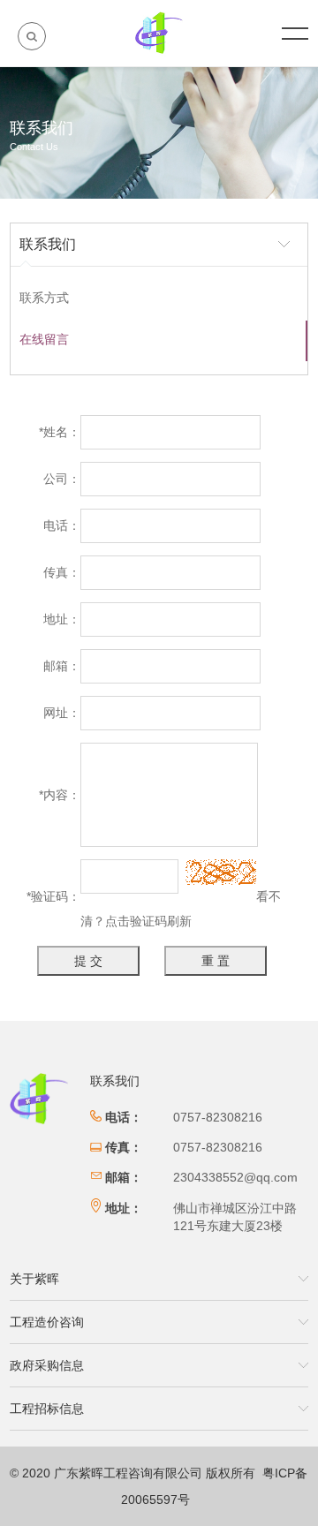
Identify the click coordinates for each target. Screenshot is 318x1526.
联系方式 (44, 298)
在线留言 (44, 339)
